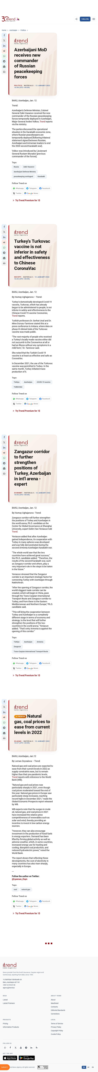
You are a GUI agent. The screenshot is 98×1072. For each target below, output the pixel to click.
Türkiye (16, 382)
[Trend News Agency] (9, 966)
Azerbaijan (28, 382)
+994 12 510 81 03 (9, 985)
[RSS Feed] (36, 1048)
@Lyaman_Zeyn (19, 879)
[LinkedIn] (31, 1048)
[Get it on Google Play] (27, 1058)
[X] (15, 1048)
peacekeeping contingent (23, 176)
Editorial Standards (58, 1010)
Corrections (55, 1014)
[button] (4, 35)
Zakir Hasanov (28, 167)
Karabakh (41, 176)
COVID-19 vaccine (43, 382)
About (53, 1000)
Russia (16, 167)
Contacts (54, 1007)
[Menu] (93, 19)
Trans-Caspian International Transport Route (31, 651)
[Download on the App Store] (10, 1058)
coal (15, 889)
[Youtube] (21, 1048)
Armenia (40, 642)
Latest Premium (9, 1003)
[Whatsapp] (5, 1048)
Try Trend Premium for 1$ (27, 200)
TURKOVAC (18, 387)
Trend (42, 121)
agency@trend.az (9, 988)
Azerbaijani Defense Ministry (25, 172)
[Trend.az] (10, 19)
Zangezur (17, 647)
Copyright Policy (57, 1031)
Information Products (11, 1027)
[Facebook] (10, 1048)
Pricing (5, 1024)
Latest (5, 1000)
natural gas (26, 889)
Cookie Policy (56, 1034)
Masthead (54, 1003)
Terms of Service (57, 1024)
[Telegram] (26, 1048)
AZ (88, 1067)
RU (93, 1067)
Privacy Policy (56, 1027)
